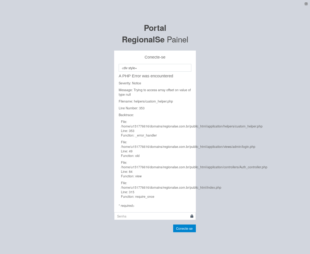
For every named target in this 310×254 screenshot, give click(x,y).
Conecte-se (184, 228)
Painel (155, 33)
